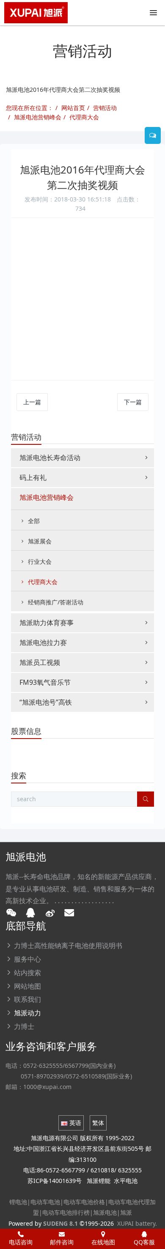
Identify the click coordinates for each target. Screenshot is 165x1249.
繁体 (98, 1123)
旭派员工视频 (39, 662)
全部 (34, 521)
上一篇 (32, 402)
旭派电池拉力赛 (43, 642)
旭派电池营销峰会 (37, 117)
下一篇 (133, 402)
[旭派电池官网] (36, 12)
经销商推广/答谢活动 (55, 602)
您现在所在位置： (29, 108)
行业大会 (40, 561)
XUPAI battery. (137, 1223)
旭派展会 (40, 541)
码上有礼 (33, 477)
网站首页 (73, 108)
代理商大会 (84, 117)
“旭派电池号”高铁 (45, 702)
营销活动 (105, 108)
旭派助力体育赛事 (46, 622)
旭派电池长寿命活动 (49, 457)
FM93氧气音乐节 (45, 682)
